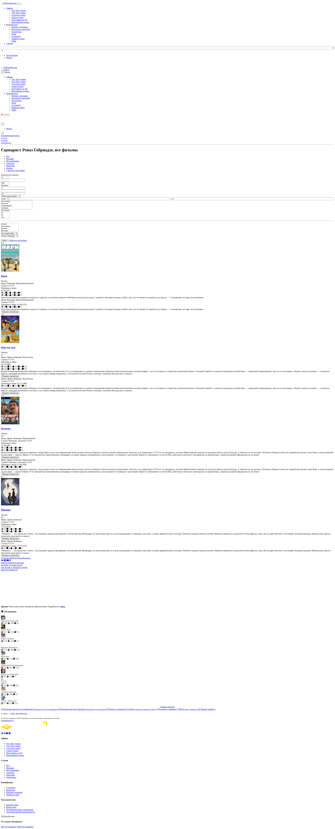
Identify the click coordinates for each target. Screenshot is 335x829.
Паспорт (6, 428)
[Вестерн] (9, 231)
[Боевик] (9, 229)
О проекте (16, 36)
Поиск (4, 240)
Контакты (10, 790)
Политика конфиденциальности (20, 812)
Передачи (10, 166)
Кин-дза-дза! (8, 347)
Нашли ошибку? (208, 709)
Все (8, 156)
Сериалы (10, 163)
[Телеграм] (5, 560)
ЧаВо (14, 41)
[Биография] (9, 226)
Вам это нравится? (9, 570)
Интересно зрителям (21, 29)
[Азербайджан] (16, 206)
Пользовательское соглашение (19, 809)
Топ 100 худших (19, 13)
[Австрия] (16, 204)
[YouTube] (8, 560)
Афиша (9, 8)
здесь (62, 606)
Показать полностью (10, 312)
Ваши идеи (11, 807)
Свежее (9, 43)
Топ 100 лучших (19, 10)
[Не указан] (5, 211)
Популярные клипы (20, 22)
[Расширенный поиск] (2, 51)
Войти (9, 58)
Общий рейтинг (167, 707)
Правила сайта (18, 39)
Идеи (14, 34)
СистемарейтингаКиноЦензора (6, 140)
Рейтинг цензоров (20, 27)
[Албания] (16, 208)
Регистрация (12, 55)
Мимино (6, 509)
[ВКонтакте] (2, 560)
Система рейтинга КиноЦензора (15, 558)
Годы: (3, 199)
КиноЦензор (12, 25)
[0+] (5, 213)
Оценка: (4, 185)
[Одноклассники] (10, 560)
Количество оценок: (10, 175)
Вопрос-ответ (12, 805)
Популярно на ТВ (19, 20)
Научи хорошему (9, 827)
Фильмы (10, 159)
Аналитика (16, 32)
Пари (4, 276)
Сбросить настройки (15, 170)
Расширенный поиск (10, 135)
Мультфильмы (12, 161)
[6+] (5, 215)
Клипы (9, 168)
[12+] (5, 217)
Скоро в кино (18, 17)
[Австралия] (16, 201)
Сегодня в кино (19, 15)
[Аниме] (9, 224)
